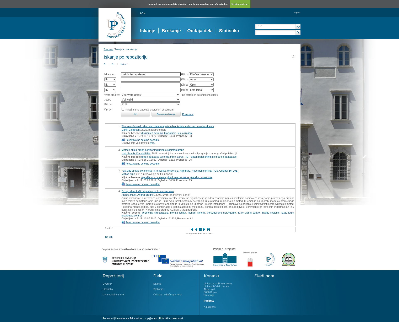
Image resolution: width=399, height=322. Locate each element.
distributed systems (152, 133)
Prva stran (108, 49)
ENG (142, 12)
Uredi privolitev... (240, 4)
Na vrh (109, 237)
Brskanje (171, 30)
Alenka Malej (129, 194)
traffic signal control (249, 212)
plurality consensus (201, 177)
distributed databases (224, 156)
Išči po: (108, 104)
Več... (153, 142)
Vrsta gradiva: (112, 94)
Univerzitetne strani (113, 294)
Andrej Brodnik (145, 194)
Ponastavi (187, 114)
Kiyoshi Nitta (143, 153)
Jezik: (107, 99)
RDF (187, 156)
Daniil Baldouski (131, 129)
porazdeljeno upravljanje (221, 212)
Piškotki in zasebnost (171, 318)
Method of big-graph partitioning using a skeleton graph (153, 150)
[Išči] (298, 32)
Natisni (124, 64)
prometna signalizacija (155, 212)
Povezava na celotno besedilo (143, 140)
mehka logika (178, 212)
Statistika (229, 30)
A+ (113, 64)
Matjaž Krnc (128, 174)
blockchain (170, 133)
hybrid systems (271, 212)
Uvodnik (107, 283)
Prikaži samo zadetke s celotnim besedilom (149, 109)
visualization (185, 133)
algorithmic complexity (153, 177)
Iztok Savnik (128, 153)
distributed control (132, 215)
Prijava (297, 12)
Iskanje (147, 30)
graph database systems (155, 156)
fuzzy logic (287, 212)
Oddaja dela (200, 30)
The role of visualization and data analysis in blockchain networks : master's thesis (168, 126)
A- (105, 64)
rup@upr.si (210, 307)
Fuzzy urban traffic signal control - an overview (148, 191)
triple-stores (176, 156)
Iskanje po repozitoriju (126, 49)
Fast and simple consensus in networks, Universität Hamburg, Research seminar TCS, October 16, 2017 (180, 170)
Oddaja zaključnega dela (167, 294)
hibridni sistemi (196, 212)
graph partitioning (201, 156)
